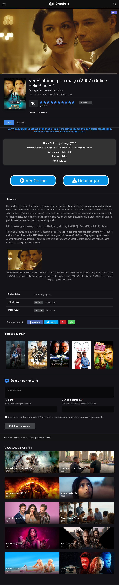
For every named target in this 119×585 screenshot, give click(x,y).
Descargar (88, 180)
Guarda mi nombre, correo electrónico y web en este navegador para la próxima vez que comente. (56, 417)
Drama (32, 113)
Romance (42, 113)
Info (9, 122)
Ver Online (35, 180)
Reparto (21, 122)
